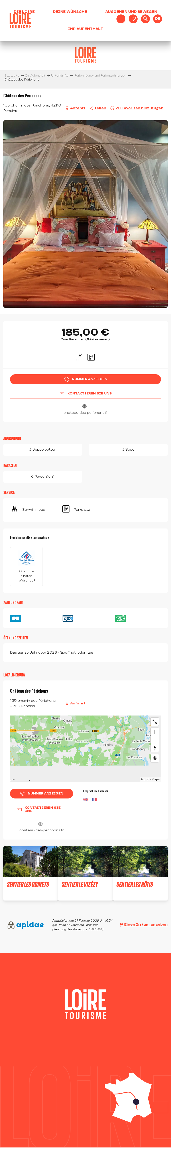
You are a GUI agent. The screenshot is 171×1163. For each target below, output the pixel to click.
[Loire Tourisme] (20, 20)
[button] (145, 18)
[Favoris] (133, 18)
